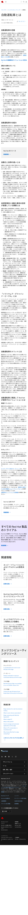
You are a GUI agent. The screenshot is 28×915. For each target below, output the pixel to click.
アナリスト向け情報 (5, 803)
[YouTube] (5, 757)
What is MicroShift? (9, 721)
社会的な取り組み (19, 801)
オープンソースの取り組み (20, 798)
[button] (21, 21)
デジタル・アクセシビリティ (20, 839)
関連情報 (6, 154)
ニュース (16, 795)
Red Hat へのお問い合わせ (6, 825)
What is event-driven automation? (12, 713)
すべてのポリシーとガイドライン (7, 840)
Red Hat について (5, 795)
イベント (3, 823)
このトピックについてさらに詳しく (14, 738)
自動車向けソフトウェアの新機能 (9, 492)
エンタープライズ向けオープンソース (10, 469)
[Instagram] (16, 757)
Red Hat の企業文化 (5, 798)
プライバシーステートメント (6, 837)
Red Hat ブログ (18, 825)
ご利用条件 (17, 837)
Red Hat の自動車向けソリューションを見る (14, 60)
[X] (12, 757)
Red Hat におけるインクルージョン (6, 827)
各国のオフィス (18, 823)
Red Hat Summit (4, 830)
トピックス (3, 10)
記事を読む (7, 584)
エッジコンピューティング (14, 10)
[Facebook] (9, 757)
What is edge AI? (8, 719)
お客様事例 (3, 801)
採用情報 (17, 803)
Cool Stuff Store (18, 827)
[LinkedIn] (2, 757)
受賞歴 (2, 792)
